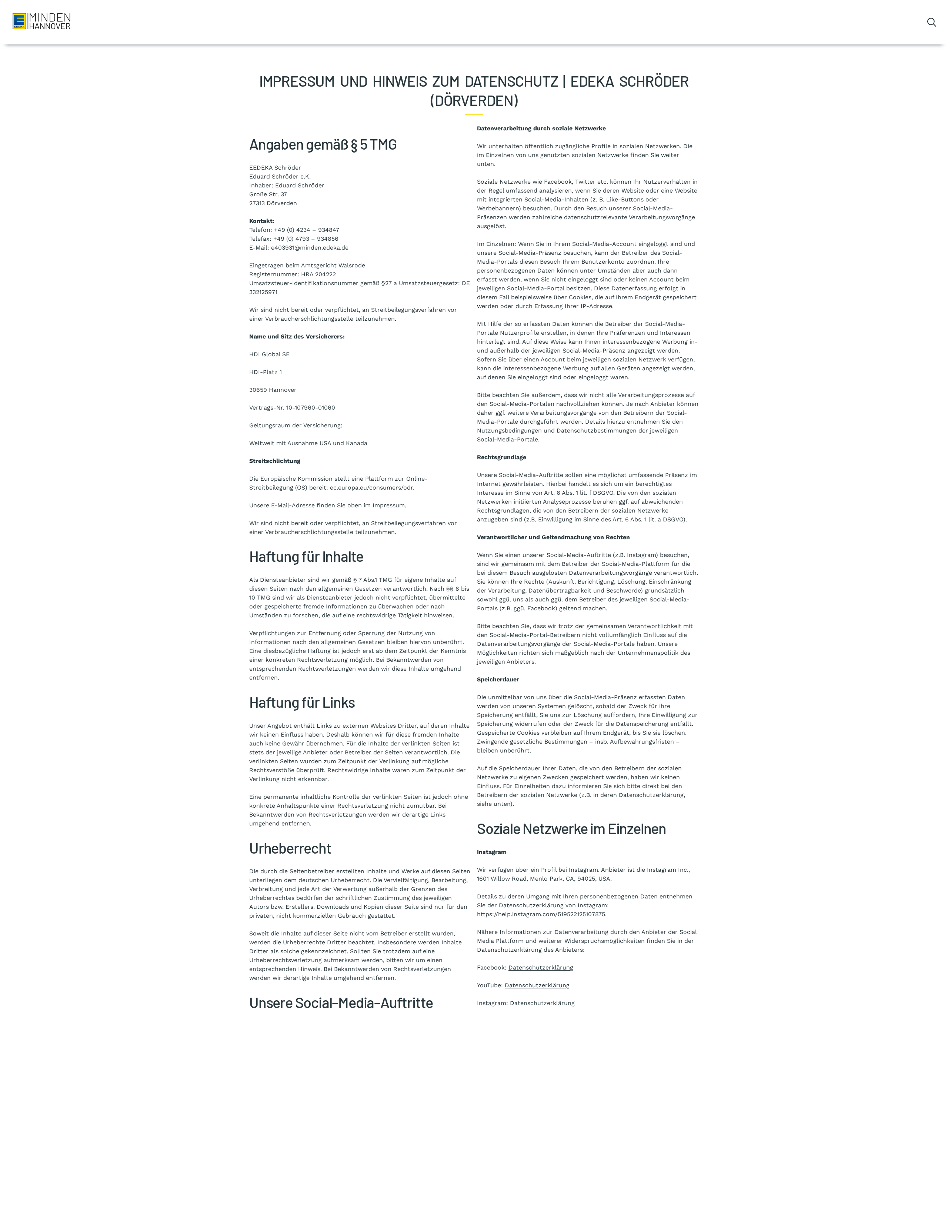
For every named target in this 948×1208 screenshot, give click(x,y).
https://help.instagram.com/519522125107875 (541, 914)
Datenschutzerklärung (540, 967)
